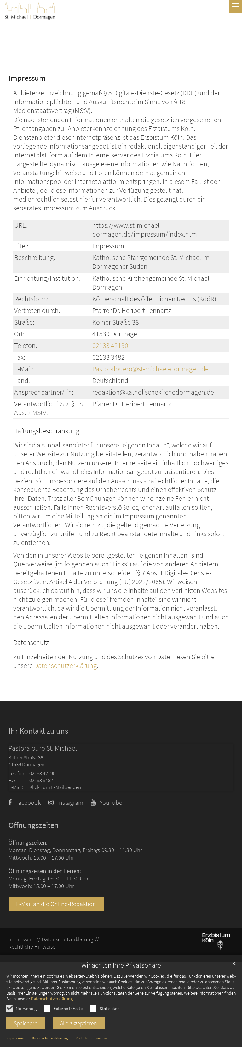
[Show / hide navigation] (235, 6)
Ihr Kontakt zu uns (38, 731)
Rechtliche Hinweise (91, 1038)
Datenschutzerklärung (52, 999)
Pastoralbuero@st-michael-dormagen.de (150, 369)
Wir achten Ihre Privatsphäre (121, 965)
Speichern (25, 1023)
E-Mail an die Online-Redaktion (56, 904)
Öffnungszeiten (34, 825)
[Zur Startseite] (30, 11)
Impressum (15, 1038)
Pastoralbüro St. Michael (43, 748)
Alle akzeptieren (78, 1023)
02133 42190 (110, 345)
